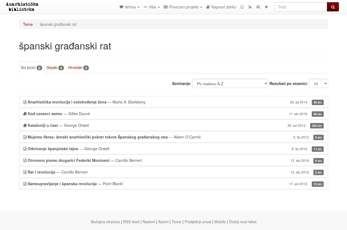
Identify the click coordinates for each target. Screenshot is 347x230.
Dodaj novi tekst (242, 221)
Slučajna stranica (105, 221)
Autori (163, 221)
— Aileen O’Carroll (175, 137)
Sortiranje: (181, 83)
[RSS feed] (250, 7)
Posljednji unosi (198, 221)
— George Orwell (175, 125)
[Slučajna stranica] (258, 7)
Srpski (54, 67)
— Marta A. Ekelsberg (175, 102)
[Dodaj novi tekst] (266, 7)
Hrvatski (77, 67)
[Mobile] (242, 7)
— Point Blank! (175, 183)
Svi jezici (30, 67)
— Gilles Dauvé (175, 113)
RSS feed (131, 221)
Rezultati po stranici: (288, 83)
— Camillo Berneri (175, 160)
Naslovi (149, 221)
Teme (28, 24)
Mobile (220, 221)
